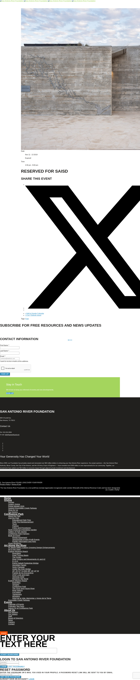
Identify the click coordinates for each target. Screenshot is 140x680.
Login (3, 666)
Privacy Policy (5, 484)
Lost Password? (16, 666)
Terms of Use (16, 484)
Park (27, 319)
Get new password (10, 677)
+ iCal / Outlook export (33, 315)
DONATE (3, 633)
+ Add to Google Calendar (34, 313)
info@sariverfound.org (12, 435)
